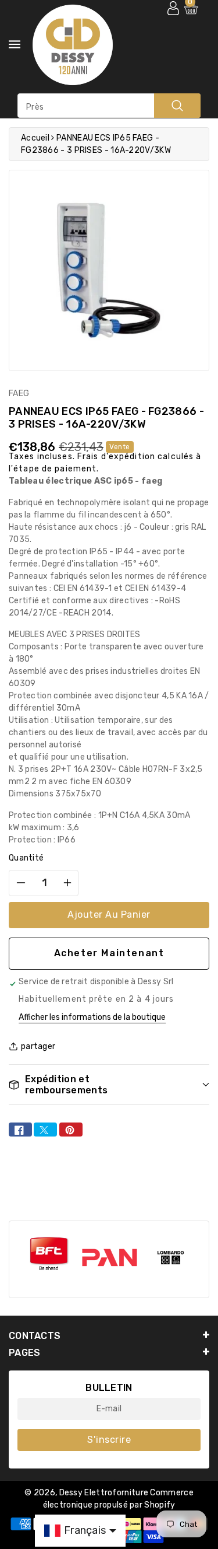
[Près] (177, 105)
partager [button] (38, 1046)
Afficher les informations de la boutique (92, 1017)
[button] (109, 1085)
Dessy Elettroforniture (104, 1493)
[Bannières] (48, 1254)
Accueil (35, 138)
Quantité (26, 858)
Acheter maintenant (109, 953)
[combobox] (109, 105)
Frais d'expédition (116, 456)
